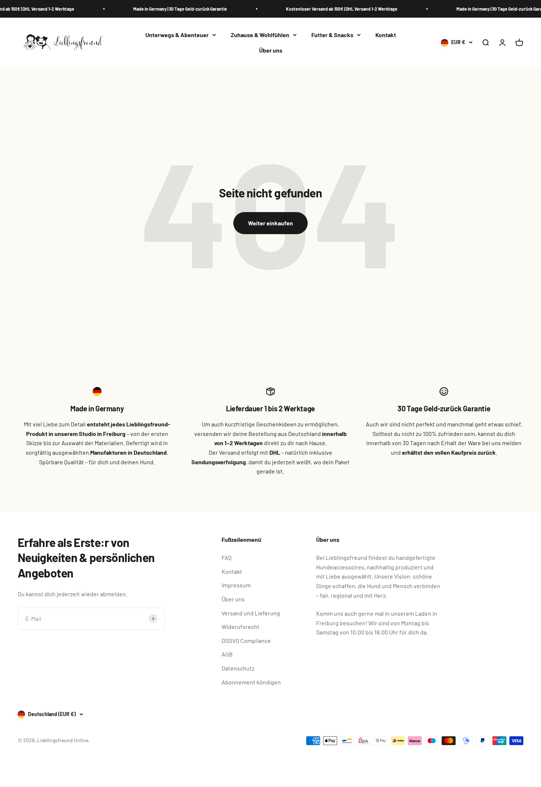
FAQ (226, 557)
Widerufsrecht (240, 626)
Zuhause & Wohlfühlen (260, 34)
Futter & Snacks (332, 34)
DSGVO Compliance (246, 640)
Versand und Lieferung (251, 612)
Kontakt (385, 34)
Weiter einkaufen (270, 222)
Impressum (236, 585)
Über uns (270, 50)
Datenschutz (238, 668)
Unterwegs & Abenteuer (177, 34)
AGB (227, 654)
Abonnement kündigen (251, 682)
